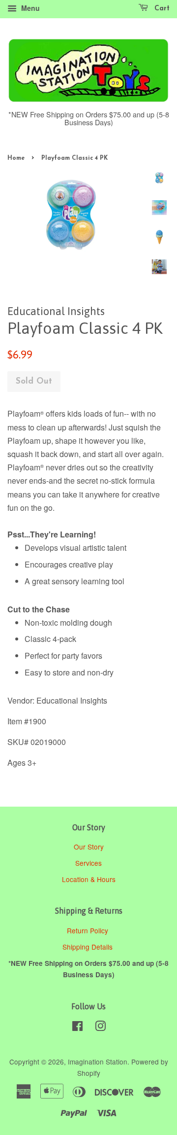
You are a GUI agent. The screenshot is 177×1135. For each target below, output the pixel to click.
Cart (161, 8)
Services (88, 863)
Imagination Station (97, 1061)
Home (16, 158)
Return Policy (88, 930)
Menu (29, 8)
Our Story (89, 846)
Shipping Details (88, 947)
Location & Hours (89, 879)
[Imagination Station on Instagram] (100, 1027)
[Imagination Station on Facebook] (77, 1027)
